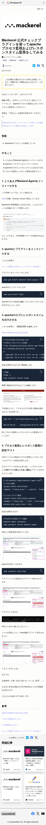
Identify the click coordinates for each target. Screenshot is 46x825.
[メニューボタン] (3, 2)
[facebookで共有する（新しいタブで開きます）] (38, 65)
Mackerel (13, 60)
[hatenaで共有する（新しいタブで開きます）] (34, 65)
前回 (3, 198)
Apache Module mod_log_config (14, 332)
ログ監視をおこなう (10, 725)
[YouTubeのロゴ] (43, 813)
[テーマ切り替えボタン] (43, 2)
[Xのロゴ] (37, 813)
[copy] (41, 279)
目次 (39, 8)
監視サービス (24, 60)
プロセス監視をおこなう (11, 719)
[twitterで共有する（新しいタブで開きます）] (43, 65)
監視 (5, 60)
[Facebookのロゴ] (32, 813)
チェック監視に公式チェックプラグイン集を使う (21, 266)
